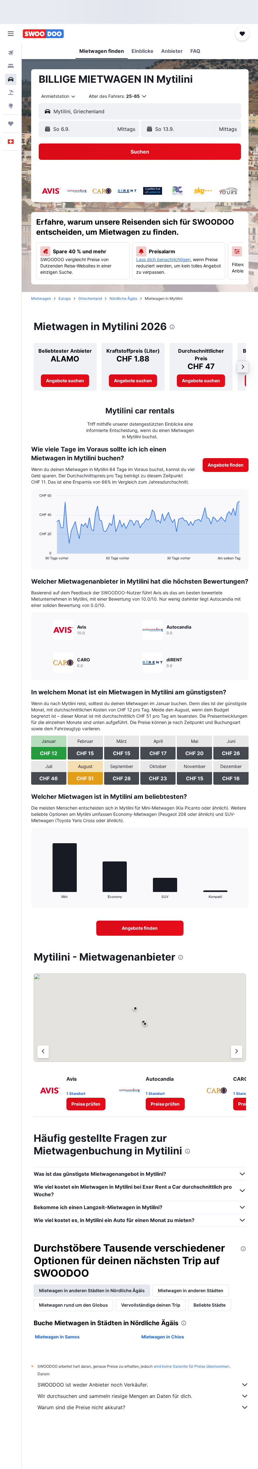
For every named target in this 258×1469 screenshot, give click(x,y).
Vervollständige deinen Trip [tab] (150, 1305)
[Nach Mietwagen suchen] (11, 79)
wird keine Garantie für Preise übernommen (191, 1366)
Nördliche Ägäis (123, 298)
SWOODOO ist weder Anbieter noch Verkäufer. (92, 1385)
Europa (65, 298)
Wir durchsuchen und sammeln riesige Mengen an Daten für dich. (114, 1396)
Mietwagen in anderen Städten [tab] (190, 1290)
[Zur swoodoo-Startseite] (43, 33)
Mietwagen (41, 298)
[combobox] (59, 96)
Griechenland (90, 298)
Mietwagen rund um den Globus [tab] (73, 1305)
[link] (65, 380)
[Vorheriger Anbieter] (43, 1052)
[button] (11, 34)
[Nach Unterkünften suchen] (11, 66)
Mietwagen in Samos (57, 1336)
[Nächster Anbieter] (236, 1052)
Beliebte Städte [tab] (210, 1305)
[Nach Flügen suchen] (11, 53)
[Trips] (11, 123)
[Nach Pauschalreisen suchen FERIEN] (11, 92)
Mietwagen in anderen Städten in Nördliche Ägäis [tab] (92, 1290)
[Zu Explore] (11, 105)
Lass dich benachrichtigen (163, 259)
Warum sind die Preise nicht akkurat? (81, 1407)
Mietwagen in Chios (162, 1336)
